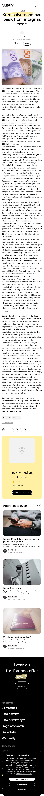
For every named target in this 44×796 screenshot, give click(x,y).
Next (39, 505)
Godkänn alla (22, 779)
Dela (27, 43)
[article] (22, 533)
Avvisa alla (22, 790)
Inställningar (22, 784)
